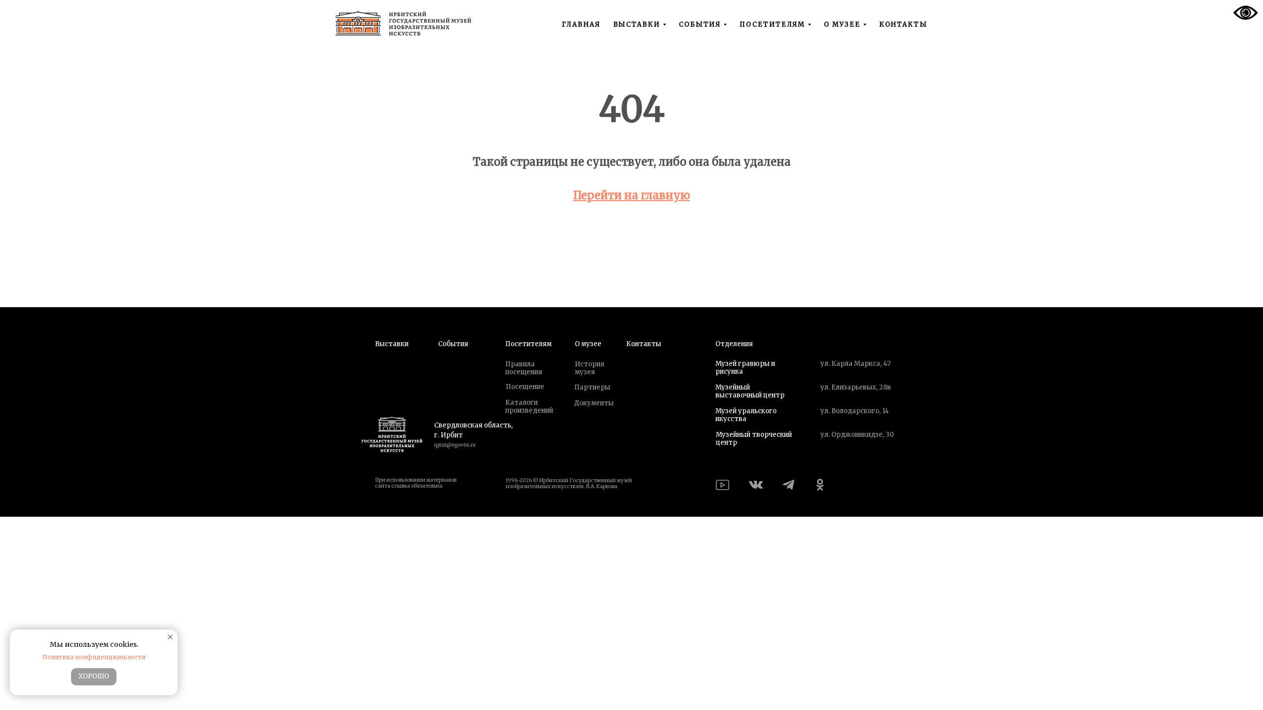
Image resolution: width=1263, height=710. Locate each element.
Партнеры (592, 387)
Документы (594, 403)
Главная (581, 24)
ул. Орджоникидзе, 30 (857, 434)
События (453, 344)
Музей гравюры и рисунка (745, 367)
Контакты (903, 24)
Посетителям (528, 344)
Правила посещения (523, 368)
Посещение (525, 387)
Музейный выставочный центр (749, 391)
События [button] (700, 24)
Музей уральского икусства (746, 415)
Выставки (392, 344)
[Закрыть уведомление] (170, 637)
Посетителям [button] (772, 24)
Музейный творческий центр (754, 438)
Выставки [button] (636, 24)
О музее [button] (842, 24)
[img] (722, 485)
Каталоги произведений (529, 406)
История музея (589, 368)
